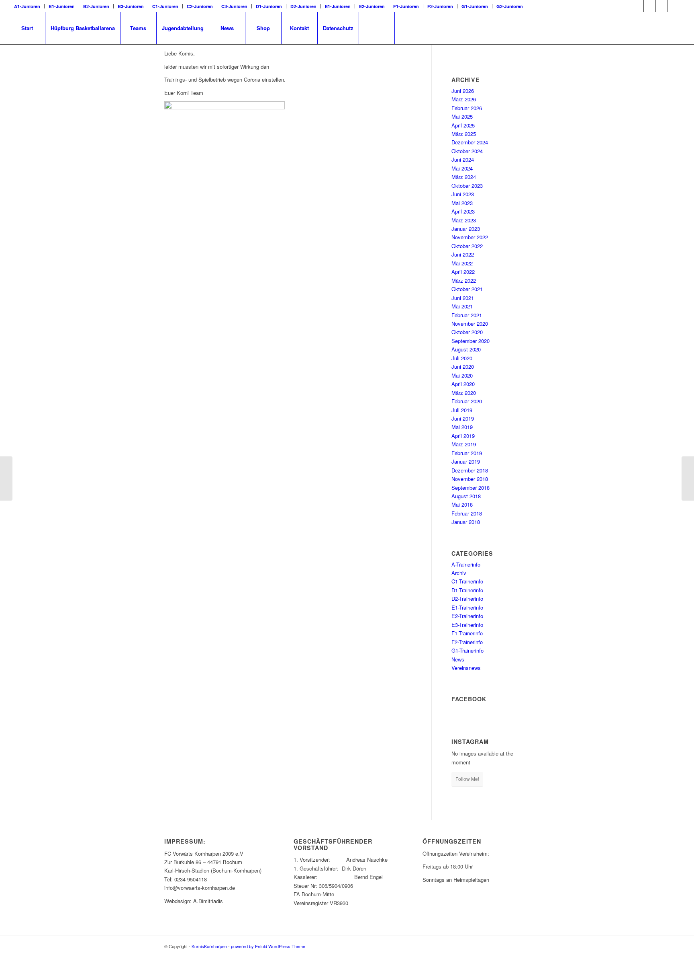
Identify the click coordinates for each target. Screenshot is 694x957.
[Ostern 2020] (688, 478)
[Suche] (377, 28)
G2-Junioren (509, 6)
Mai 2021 (462, 306)
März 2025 (463, 134)
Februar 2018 (466, 513)
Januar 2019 (465, 461)
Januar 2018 (465, 522)
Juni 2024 (462, 159)
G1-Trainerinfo (467, 650)
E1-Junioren (338, 6)
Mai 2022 (462, 263)
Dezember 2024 (469, 142)
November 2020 (469, 323)
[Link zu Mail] (674, 6)
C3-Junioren (234, 6)
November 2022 (469, 237)
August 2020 (466, 349)
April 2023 (463, 211)
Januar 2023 (465, 228)
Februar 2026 (466, 108)
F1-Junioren (406, 6)
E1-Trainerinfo (467, 607)
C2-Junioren (200, 6)
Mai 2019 (462, 427)
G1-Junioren (474, 6)
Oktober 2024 (467, 151)
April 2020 (463, 384)
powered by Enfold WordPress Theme (268, 946)
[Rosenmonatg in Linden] (6, 478)
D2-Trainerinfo (467, 598)
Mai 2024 (462, 168)
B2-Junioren (96, 6)
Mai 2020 (462, 375)
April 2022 (463, 271)
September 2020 (470, 341)
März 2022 (463, 280)
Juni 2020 (462, 366)
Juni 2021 (462, 298)
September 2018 (470, 487)
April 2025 (463, 125)
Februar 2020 (466, 401)
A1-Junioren (27, 6)
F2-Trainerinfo (467, 642)
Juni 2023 (462, 194)
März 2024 (463, 177)
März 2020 (463, 392)
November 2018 (469, 479)
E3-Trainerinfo (467, 624)
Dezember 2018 (469, 470)
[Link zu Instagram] (661, 6)
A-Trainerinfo (465, 564)
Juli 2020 (461, 358)
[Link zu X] (649, 6)
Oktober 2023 (467, 185)
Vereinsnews (466, 668)
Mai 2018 (462, 504)
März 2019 (463, 444)
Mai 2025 (462, 116)
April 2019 (463, 435)
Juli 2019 (461, 410)
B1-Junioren (62, 6)
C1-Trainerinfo (467, 581)
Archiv (458, 573)
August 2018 (466, 496)
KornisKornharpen (209, 946)
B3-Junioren (131, 6)
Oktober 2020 (467, 332)
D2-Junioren (303, 6)
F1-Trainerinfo (467, 633)
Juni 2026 (462, 90)
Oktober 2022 (467, 246)
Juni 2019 (462, 418)
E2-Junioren (372, 6)
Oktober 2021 (467, 289)
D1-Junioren (269, 6)
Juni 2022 (462, 254)
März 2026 (463, 99)
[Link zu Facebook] (637, 6)
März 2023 (463, 220)
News (457, 659)
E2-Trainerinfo (467, 616)
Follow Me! (467, 778)
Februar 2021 (466, 315)
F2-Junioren (440, 6)
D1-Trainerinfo (467, 590)
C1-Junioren (165, 6)
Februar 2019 (466, 453)
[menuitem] (29, 6)
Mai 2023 (462, 203)
